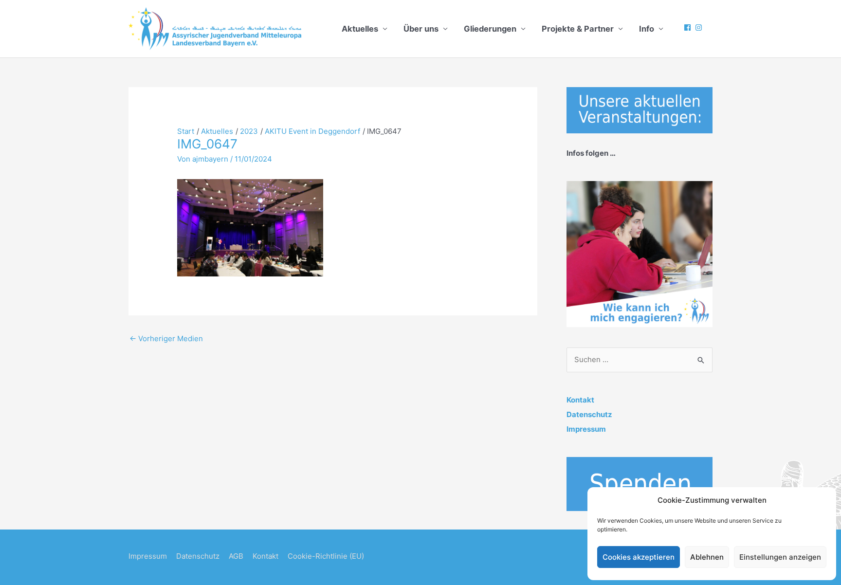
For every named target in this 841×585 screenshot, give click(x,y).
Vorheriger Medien (166, 338)
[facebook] (689, 27)
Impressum (586, 429)
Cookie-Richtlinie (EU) (326, 556)
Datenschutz (589, 414)
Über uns (421, 29)
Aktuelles (360, 29)
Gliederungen (490, 29)
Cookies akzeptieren (639, 557)
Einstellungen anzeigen (780, 557)
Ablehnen (707, 557)
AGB (236, 556)
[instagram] (700, 27)
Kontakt (580, 399)
